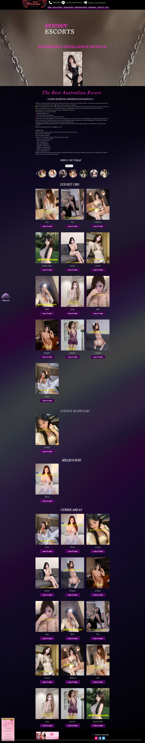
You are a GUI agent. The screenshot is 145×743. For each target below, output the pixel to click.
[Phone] (93, 735)
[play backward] (37, 173)
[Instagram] (96, 738)
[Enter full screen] (80, 84)
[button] (74, 2)
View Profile (47, 226)
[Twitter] (103, 738)
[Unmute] (67, 84)
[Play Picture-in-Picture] (78, 84)
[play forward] (108, 173)
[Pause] (65, 84)
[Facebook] (99, 738)
